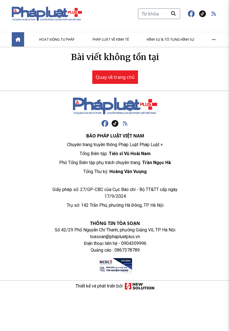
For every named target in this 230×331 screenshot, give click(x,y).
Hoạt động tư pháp (57, 39)
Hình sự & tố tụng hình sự (170, 39)
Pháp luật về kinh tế (111, 39)
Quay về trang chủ (115, 77)
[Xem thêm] (213, 39)
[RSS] (125, 123)
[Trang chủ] (115, 106)
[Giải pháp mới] (139, 286)
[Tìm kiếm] (173, 13)
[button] (213, 13)
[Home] (18, 39)
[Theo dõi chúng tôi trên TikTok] (202, 13)
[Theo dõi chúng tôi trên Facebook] (191, 13)
